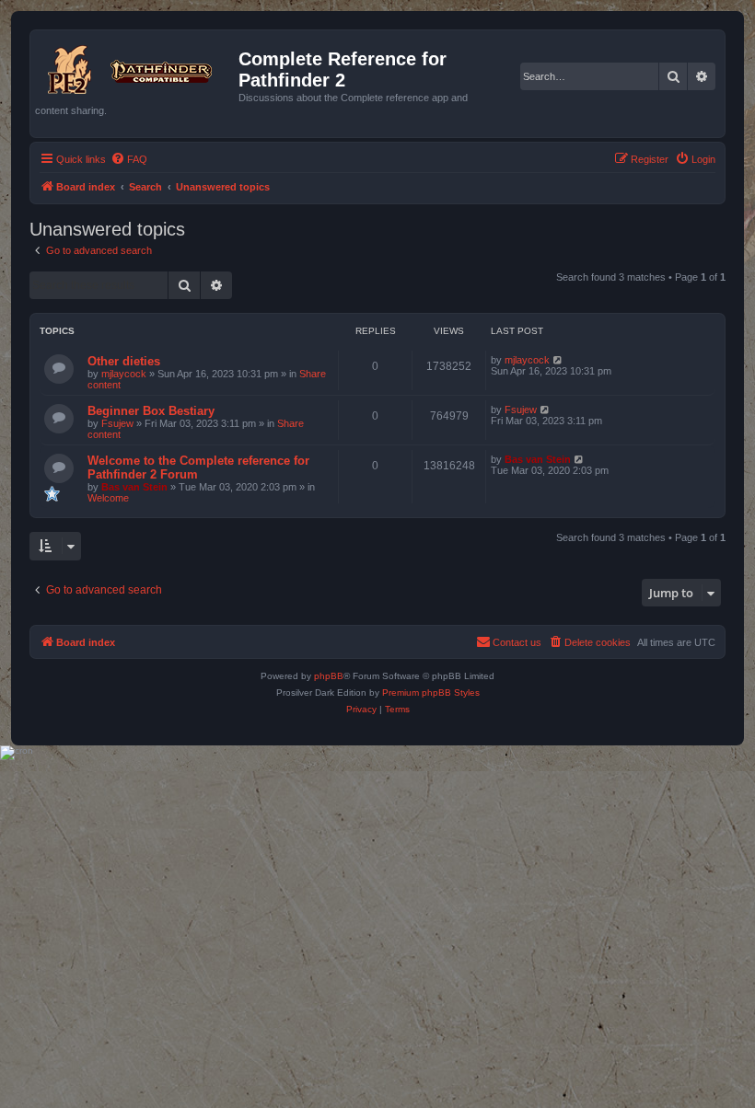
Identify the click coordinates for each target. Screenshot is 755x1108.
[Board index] (136, 66)
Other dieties (123, 361)
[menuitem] (128, 159)
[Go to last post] (558, 359)
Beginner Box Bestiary (151, 411)
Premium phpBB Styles (431, 692)
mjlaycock (123, 373)
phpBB (328, 676)
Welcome (108, 497)
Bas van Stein (134, 486)
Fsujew (117, 423)
